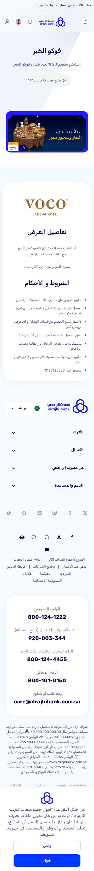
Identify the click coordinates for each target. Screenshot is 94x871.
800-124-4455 (47, 659)
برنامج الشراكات (44, 566)
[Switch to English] (18, 21)
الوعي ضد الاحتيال (74, 566)
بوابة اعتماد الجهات (26, 559)
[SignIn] (7, 22)
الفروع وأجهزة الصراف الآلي (66, 559)
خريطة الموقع (16, 566)
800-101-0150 (47, 680)
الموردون (64, 573)
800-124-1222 (47, 617)
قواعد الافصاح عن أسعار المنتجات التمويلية (63, 5)
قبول (47, 860)
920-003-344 (47, 638)
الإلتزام (27, 573)
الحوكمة (45, 573)
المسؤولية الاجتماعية (47, 580)
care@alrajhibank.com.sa (47, 701)
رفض (47, 846)
